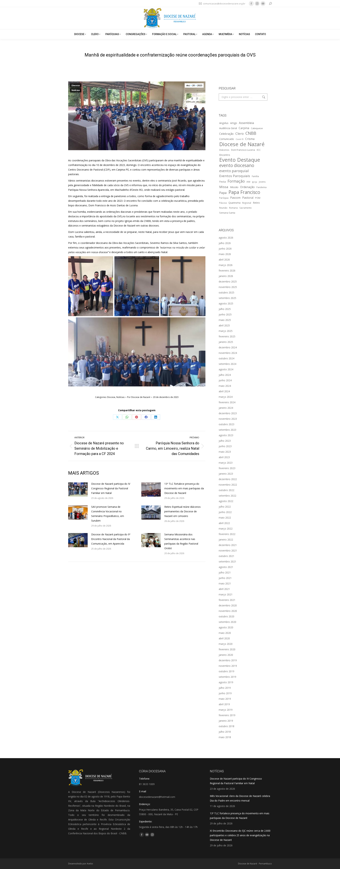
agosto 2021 (226, 567)
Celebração (226, 134)
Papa (223, 193)
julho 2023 (225, 440)
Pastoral (247, 198)
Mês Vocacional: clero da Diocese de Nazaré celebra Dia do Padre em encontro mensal (240, 798)
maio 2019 (225, 698)
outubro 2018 (226, 726)
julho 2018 (225, 731)
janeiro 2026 (226, 276)
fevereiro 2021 (227, 600)
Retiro (256, 202)
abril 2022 (224, 523)
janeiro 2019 (226, 720)
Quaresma (234, 202)
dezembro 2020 (228, 605)
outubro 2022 (226, 490)
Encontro (224, 155)
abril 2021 (224, 589)
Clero (239, 133)
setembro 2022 (227, 495)
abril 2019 (224, 704)
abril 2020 (224, 638)
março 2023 (226, 462)
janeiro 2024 (226, 407)
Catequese (257, 128)
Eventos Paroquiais (234, 176)
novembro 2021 (228, 550)
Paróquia (223, 197)
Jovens (262, 181)
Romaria (233, 207)
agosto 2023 (226, 435)
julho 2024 (225, 375)
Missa (223, 187)
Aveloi (90, 863)
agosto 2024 (226, 369)
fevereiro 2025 (227, 336)
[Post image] (78, 489)
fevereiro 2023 (227, 468)
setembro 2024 (227, 364)
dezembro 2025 (228, 281)
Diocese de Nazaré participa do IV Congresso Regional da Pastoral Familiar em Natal (110, 488)
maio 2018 (225, 737)
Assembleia (246, 123)
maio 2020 (225, 633)
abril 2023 (224, 457)
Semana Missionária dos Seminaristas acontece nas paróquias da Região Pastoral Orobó (181, 541)
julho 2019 (225, 687)
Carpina (244, 128)
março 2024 (226, 396)
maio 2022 (225, 517)
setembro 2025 (227, 298)
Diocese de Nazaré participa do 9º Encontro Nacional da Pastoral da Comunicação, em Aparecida (110, 539)
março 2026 (226, 265)
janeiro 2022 (226, 539)
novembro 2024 (228, 353)
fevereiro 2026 (227, 270)
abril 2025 (224, 325)
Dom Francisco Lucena (243, 149)
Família (255, 176)
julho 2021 (225, 572)
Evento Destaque (239, 159)
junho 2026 (225, 248)
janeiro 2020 (226, 654)
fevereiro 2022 (227, 534)
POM (257, 197)
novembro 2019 (228, 665)
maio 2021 (225, 583)
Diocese (76, 85)
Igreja (254, 182)
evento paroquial (234, 170)
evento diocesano (236, 165)
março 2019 (226, 709)
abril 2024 (224, 391)
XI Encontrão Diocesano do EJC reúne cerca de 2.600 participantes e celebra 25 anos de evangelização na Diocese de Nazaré (240, 835)
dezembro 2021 (228, 545)
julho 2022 (225, 506)
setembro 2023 (227, 429)
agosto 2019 (226, 682)
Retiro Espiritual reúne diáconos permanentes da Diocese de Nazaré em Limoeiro (182, 511)
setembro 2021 (227, 561)
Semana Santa (227, 212)
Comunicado (226, 139)
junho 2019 (225, 693)
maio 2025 (225, 320)
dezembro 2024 (228, 347)
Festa (222, 181)
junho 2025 (225, 314)
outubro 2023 (226, 424)
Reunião (223, 207)
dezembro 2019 (228, 660)
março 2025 (226, 331)
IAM (248, 181)
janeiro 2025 (226, 342)
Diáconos (224, 149)
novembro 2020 (228, 611)
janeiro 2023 (226, 473)
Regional (246, 202)
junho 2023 (225, 446)
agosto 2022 (226, 501)
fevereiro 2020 (227, 649)
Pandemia (261, 187)
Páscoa (223, 202)
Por (138, 397)
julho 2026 (225, 243)
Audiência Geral (228, 128)
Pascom (235, 198)
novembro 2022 (228, 484)
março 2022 (226, 528)
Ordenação (247, 187)
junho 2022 (225, 512)
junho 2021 (225, 578)
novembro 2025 (228, 287)
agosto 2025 (226, 303)
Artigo (233, 123)
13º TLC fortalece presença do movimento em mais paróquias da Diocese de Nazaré (184, 488)
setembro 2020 (227, 622)
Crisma (249, 139)
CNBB (250, 133)
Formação (236, 181)
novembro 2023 (228, 418)
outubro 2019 (226, 671)
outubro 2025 (226, 292)
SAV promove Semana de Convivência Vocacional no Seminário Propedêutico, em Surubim (107, 513)
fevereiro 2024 (227, 402)
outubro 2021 (226, 556)
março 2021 (226, 594)
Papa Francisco (244, 192)
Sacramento (245, 207)
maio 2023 (225, 451)
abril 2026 (224, 259)
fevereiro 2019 (227, 715)
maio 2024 (225, 385)
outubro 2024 (226, 358)
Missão (234, 187)
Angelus (223, 123)
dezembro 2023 (228, 413)
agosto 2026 (226, 237)
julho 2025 (225, 309)
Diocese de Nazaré (242, 144)
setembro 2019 (227, 676)
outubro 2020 (226, 616)
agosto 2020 (226, 627)
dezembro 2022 (228, 479)
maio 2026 (225, 254)
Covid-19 (239, 139)
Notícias (76, 90)
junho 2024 (225, 380)
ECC (259, 149)
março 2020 (226, 644)
